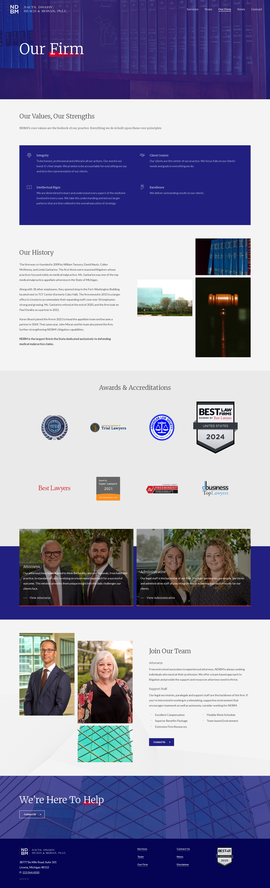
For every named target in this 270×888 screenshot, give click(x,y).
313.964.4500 (30, 872)
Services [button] (142, 848)
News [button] (180, 856)
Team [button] (140, 856)
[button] (36, 597)
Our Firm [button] (142, 864)
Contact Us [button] (183, 848)
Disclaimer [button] (183, 864)
